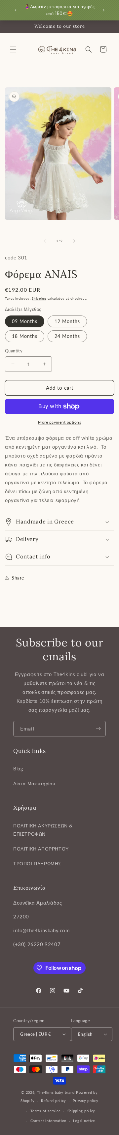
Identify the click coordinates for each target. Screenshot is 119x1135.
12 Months (67, 321)
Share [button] (18, 578)
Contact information (48, 1121)
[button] (13, 49)
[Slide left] (45, 241)
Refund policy (53, 1100)
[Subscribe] (98, 728)
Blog (18, 768)
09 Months (24, 321)
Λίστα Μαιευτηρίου (34, 783)
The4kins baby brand (56, 1092)
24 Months (67, 336)
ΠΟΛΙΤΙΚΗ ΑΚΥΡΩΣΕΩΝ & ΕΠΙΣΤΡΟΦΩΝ (43, 830)
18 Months (24, 336)
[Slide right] (74, 241)
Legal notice (84, 1121)
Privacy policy (86, 1100)
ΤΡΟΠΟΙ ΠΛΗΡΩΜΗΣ (37, 863)
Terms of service (45, 1111)
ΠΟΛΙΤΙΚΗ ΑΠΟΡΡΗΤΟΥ (41, 848)
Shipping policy (81, 1111)
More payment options (59, 422)
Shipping (39, 298)
